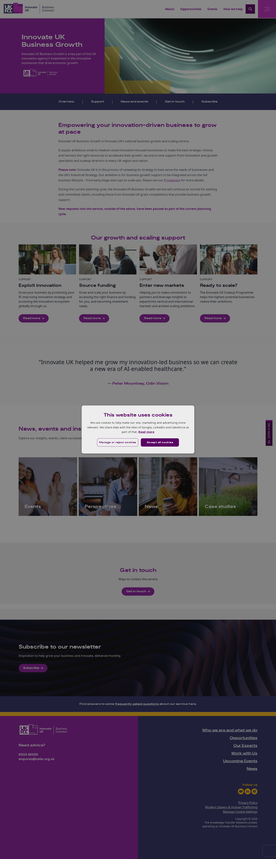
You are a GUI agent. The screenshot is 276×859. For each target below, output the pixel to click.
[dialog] (138, 429)
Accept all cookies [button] (160, 442)
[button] (118, 442)
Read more (146, 432)
